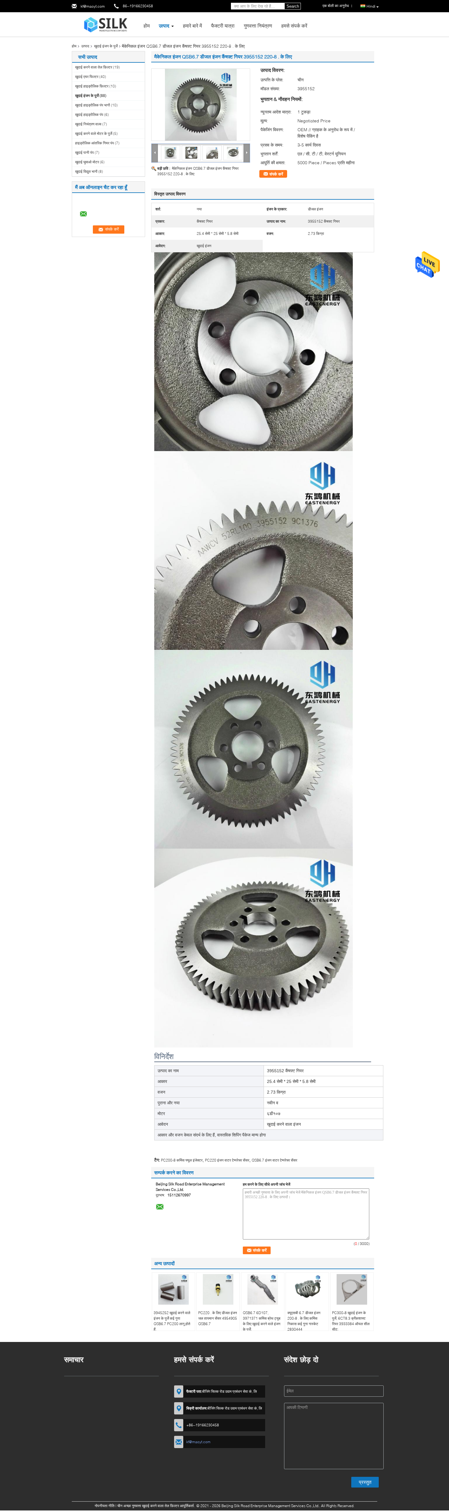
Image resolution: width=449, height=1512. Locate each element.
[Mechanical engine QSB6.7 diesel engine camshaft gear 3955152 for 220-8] (200, 105)
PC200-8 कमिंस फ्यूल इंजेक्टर (182, 1160)
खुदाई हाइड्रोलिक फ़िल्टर (91, 86)
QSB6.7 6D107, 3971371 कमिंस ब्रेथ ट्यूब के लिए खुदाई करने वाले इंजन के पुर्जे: (261, 1321)
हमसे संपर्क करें (294, 25)
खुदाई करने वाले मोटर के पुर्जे (93, 133)
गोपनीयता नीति (105, 1505)
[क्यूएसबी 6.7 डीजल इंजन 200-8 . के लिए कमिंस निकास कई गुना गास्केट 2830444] (307, 1289)
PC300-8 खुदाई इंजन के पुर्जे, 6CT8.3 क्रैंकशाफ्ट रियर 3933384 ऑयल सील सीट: (351, 1321)
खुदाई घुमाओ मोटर (87, 162)
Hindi (371, 6)
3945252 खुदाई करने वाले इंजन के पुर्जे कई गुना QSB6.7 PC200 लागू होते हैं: (172, 1321)
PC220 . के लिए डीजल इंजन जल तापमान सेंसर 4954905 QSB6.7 (217, 1318)
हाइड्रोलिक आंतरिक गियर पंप (94, 143)
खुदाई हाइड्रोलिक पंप (89, 114)
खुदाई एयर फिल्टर (86, 76)
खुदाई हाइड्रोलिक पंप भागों (92, 105)
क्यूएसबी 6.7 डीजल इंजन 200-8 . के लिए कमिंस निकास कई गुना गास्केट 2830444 (303, 1321)
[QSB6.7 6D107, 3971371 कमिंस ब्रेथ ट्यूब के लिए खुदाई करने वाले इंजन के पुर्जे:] (262, 1289)
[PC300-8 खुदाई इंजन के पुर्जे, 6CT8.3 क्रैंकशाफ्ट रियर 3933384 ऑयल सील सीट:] (351, 1289)
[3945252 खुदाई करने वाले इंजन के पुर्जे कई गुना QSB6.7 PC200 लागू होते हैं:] (173, 1289)
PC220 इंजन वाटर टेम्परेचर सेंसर (227, 1160)
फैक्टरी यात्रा (223, 25)
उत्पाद (164, 25)
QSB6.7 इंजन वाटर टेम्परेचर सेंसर (274, 1160)
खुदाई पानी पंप (84, 152)
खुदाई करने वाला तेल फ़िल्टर (93, 67)
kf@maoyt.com (93, 6)
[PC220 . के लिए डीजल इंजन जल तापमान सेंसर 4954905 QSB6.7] (218, 1289)
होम (147, 25)
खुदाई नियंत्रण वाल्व (88, 124)
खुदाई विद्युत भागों (86, 171)
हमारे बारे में (192, 25)
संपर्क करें (276, 174)
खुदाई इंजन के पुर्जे (106, 46)
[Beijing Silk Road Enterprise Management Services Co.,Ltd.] (105, 24)
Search (293, 6)
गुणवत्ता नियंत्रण (258, 25)
